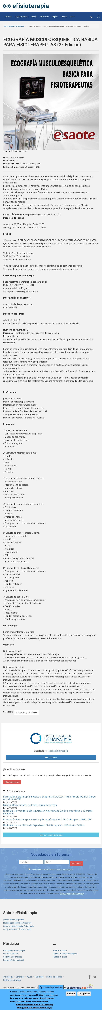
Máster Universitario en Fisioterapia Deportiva (30, 805)
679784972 (52, 757)
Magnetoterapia (21, 16)
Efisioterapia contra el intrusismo (17, 923)
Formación (44, 16)
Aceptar (71, 994)
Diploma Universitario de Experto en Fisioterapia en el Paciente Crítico (43, 825)
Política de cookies (54, 976)
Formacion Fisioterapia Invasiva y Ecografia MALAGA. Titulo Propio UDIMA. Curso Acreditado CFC (49, 798)
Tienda (34, 16)
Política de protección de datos (72, 893)
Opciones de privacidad (51, 987)
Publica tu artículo (10, 953)
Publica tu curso (60, 950)
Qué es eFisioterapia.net (13, 919)
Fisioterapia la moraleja (58, 751)
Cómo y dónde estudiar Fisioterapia (18, 926)
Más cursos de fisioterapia (51, 835)
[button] (98, 16)
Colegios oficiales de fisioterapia (17, 929)
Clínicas (64, 16)
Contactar (20, 976)
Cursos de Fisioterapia (14, 26)
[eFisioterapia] (26, 6)
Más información (12, 782)
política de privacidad (65, 869)
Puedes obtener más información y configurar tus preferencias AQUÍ (34, 1006)
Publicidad (39, 976)
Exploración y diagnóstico (26, 712)
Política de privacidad (12, 980)
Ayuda (29, 976)
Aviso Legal (8, 976)
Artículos (8, 16)
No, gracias (84, 994)
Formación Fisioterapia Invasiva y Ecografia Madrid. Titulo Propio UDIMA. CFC (47, 819)
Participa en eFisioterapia (14, 950)
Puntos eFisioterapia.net (13, 960)
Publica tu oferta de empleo (65, 953)
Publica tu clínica (60, 957)
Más (72, 16)
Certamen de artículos (12, 957)
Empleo (55, 16)
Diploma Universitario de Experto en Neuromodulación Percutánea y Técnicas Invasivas (48, 812)
